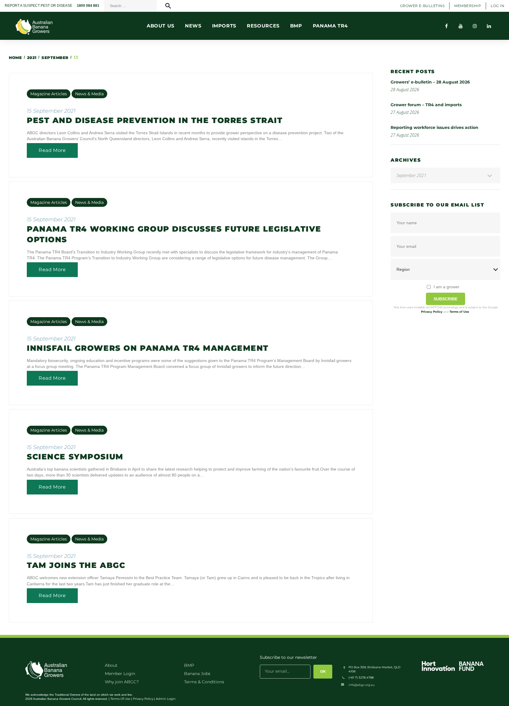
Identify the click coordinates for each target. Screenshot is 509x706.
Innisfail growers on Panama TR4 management (148, 348)
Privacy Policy (431, 312)
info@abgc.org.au (361, 685)
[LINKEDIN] (489, 26)
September (55, 57)
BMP (189, 665)
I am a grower (447, 286)
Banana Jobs (197, 673)
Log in (497, 6)
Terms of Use (459, 312)
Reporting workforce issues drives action (434, 127)
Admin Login (166, 699)
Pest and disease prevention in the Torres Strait (154, 120)
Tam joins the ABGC (76, 565)
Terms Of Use (120, 699)
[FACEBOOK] (446, 26)
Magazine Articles (48, 93)
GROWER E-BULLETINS (422, 6)
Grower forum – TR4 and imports (426, 104)
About (111, 665)
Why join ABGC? (122, 681)
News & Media (89, 93)
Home (15, 57)
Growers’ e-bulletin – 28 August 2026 (430, 82)
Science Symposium (75, 456)
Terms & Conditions (204, 681)
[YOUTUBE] (461, 26)
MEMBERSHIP (467, 6)
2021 (32, 57)
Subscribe (445, 299)
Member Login (120, 673)
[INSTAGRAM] (475, 26)
